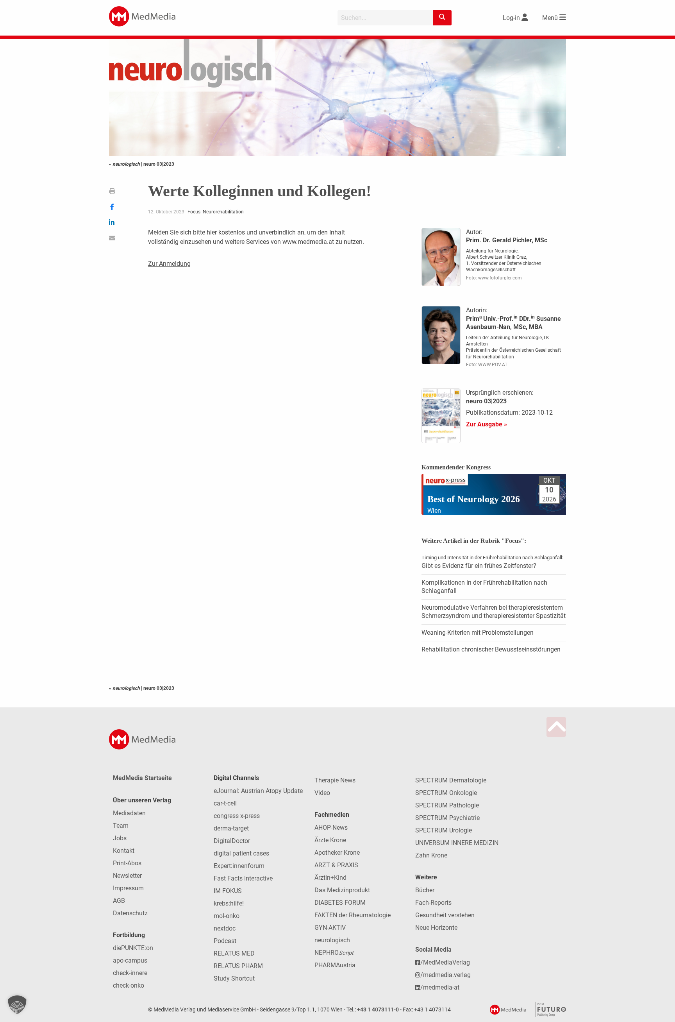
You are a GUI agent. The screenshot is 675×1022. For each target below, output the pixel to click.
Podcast (225, 941)
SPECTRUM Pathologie (447, 805)
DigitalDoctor (232, 841)
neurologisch (332, 940)
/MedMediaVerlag (445, 962)
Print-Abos (127, 863)
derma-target (231, 828)
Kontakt (123, 850)
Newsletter (127, 875)
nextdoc (225, 928)
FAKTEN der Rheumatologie (352, 915)
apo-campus (130, 960)
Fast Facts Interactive (243, 878)
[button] (17, 1005)
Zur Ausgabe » (486, 424)
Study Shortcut (234, 978)
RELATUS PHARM (238, 966)
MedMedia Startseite (142, 778)
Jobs (120, 838)
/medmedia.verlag (445, 975)
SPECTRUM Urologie (443, 830)
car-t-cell (225, 803)
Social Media (433, 949)
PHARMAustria (334, 965)
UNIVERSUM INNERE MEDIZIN (456, 843)
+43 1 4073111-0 (378, 1009)
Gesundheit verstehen (445, 915)
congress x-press (237, 816)
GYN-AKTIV (330, 927)
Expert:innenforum (239, 866)
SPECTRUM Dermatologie (450, 780)
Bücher (424, 890)
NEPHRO (334, 952)
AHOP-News (331, 827)
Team (121, 825)
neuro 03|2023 (158, 164)
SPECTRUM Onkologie (446, 792)
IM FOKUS (228, 891)
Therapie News (334, 780)
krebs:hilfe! (229, 903)
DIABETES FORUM (340, 902)
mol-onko (226, 916)
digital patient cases (241, 853)
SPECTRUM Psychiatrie (447, 818)
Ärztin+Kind (330, 877)
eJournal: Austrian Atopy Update (258, 791)
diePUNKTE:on (133, 948)
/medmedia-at (439, 987)
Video (322, 792)
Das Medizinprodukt (342, 890)
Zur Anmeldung (169, 263)
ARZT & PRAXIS (336, 865)
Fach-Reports (433, 902)
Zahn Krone (431, 855)
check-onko (128, 985)
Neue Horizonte (436, 927)
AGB (119, 900)
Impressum (128, 888)
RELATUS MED (234, 953)
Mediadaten (129, 813)
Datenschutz (130, 913)
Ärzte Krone (330, 840)
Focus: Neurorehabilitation (216, 212)
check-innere (130, 973)
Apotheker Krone (337, 852)
